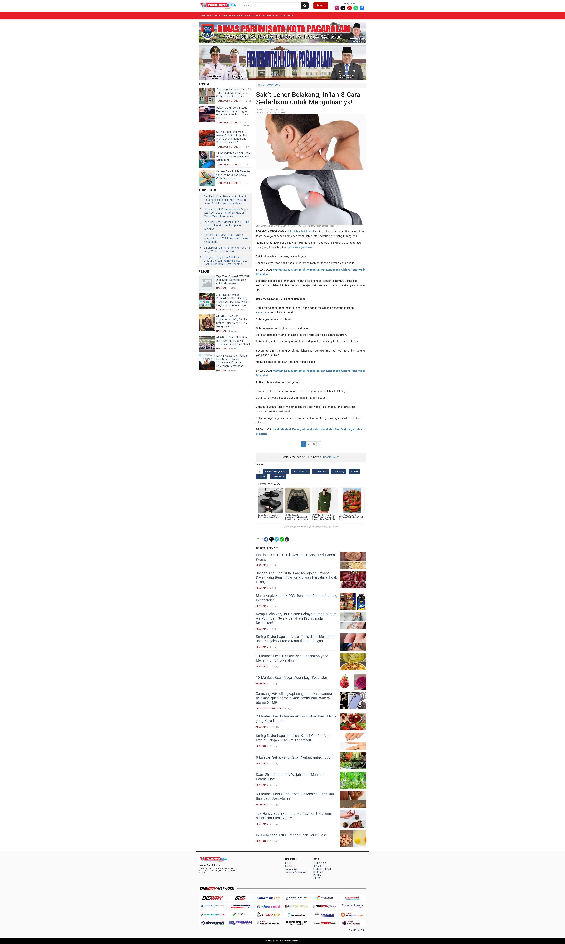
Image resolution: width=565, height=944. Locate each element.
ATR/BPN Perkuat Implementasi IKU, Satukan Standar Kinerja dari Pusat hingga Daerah (232, 321)
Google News (331, 457)
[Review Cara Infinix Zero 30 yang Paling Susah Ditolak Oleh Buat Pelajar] (207, 178)
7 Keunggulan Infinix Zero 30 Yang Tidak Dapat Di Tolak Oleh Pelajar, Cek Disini (233, 92)
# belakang (338, 471)
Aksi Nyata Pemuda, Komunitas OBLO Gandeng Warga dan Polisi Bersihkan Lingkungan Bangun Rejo (232, 300)
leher (297, 232)
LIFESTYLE (266, 16)
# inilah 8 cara (300, 471)
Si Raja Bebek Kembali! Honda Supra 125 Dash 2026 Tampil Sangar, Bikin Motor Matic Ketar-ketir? (224, 213)
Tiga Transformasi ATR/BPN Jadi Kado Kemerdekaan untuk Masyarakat (233, 280)
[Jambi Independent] (212, 906)
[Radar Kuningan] (212, 914)
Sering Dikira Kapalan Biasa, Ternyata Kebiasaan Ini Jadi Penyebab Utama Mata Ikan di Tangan (296, 639)
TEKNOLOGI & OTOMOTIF (232, 16)
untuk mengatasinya (300, 247)
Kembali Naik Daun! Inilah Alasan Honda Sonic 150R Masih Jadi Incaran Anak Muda (225, 238)
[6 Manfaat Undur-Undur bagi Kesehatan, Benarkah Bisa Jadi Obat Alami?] (353, 799)
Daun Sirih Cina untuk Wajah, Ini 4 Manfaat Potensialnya (290, 777)
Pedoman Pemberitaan (296, 872)
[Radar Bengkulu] (240, 923)
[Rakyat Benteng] (324, 923)
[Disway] (212, 898)
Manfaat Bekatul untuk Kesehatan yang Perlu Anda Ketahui (295, 557)
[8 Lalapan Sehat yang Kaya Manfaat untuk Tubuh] (353, 760)
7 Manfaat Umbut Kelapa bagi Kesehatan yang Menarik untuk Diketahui (292, 658)
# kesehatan (278, 476)
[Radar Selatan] (352, 923)
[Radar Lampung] (296, 906)
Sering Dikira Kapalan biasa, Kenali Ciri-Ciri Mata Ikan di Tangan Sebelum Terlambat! (293, 738)
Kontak (288, 863)
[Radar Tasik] (268, 898)
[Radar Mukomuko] (212, 923)
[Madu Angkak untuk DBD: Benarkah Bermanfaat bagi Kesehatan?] (353, 601)
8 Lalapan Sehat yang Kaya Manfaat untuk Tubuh (294, 757)
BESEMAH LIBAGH (253, 16)
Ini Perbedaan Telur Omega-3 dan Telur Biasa (291, 835)
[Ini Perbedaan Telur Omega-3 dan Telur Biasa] (353, 838)
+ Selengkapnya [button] (356, 929)
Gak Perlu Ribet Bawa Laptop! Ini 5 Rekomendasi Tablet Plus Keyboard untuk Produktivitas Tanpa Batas (223, 200)
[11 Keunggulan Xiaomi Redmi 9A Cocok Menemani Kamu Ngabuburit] (207, 159)
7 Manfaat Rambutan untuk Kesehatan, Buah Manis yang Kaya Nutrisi (296, 718)
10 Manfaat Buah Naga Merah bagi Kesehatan (292, 677)
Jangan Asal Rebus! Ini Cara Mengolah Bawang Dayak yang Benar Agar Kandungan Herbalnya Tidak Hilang (296, 578)
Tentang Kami (291, 869)
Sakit (290, 232)
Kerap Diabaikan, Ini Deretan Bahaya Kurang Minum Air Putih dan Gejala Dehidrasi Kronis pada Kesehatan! (296, 618)
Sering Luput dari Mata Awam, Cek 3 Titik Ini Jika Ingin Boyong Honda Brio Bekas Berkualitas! (231, 137)
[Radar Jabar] (296, 914)
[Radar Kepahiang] (324, 914)
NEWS (203, 16)
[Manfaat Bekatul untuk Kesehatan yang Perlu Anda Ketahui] (353, 560)
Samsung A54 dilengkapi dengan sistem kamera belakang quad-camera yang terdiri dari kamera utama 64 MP (294, 698)
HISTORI (213, 16)
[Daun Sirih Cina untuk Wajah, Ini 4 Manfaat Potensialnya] (353, 780)
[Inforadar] (268, 906)
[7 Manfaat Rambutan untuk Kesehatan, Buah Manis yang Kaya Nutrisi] (353, 721)
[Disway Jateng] (324, 906)
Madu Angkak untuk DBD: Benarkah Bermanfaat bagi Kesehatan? (297, 598)
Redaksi (288, 866)
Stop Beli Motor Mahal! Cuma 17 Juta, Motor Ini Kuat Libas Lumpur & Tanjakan (224, 225)
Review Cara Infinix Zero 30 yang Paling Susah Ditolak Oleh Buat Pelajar (233, 175)
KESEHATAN (273, 85)
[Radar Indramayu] (324, 898)
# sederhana (320, 471)
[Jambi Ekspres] (240, 906)
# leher (354, 471)
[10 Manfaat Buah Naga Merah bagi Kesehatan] (353, 681)
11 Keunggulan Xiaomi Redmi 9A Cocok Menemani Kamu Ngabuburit (233, 156)
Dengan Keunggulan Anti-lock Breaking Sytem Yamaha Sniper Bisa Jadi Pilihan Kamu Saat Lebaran (223, 261)
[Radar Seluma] (296, 923)
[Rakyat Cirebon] (352, 898)
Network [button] (321, 6)
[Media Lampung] (296, 898)
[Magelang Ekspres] (352, 906)
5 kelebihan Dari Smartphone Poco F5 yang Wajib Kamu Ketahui (225, 249)
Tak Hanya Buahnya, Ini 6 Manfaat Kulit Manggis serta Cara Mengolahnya (294, 816)
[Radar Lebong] (268, 923)
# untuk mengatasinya (276, 471)
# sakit (261, 476)
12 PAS (287, 16)
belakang (306, 232)
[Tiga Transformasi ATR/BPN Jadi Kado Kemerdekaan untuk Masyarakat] (207, 283)
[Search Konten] (304, 5)
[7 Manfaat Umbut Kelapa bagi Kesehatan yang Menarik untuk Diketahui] (353, 661)
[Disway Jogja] (268, 914)
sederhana (262, 312)
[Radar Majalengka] (240, 914)
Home (261, 85)
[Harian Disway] (240, 898)
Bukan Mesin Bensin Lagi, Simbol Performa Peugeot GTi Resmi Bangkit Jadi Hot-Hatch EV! (233, 113)
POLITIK (279, 16)
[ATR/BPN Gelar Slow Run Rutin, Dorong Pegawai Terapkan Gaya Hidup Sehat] (207, 344)
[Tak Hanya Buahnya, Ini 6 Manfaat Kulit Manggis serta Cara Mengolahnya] (353, 819)
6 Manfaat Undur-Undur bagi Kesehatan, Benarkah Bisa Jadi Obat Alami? (295, 796)
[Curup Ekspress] (352, 914)
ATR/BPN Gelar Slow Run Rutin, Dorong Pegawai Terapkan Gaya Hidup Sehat (233, 340)
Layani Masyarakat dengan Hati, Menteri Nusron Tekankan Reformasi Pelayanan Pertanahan (232, 361)
